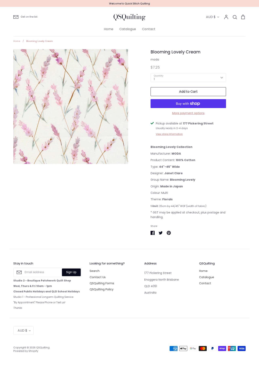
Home (108, 29)
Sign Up (71, 272)
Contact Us (98, 277)
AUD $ (211, 17)
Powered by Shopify (25, 351)
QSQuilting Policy (102, 289)
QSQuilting (129, 17)
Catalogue (127, 29)
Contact (148, 29)
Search (95, 271)
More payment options (188, 113)
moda (155, 59)
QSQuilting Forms (102, 283)
